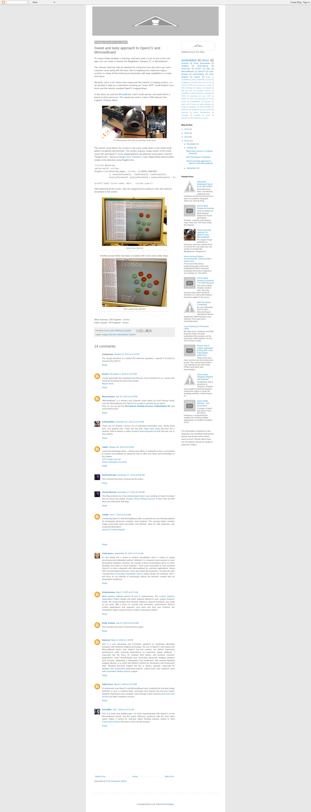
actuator (207, 101)
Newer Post (100, 776)
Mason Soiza (108, 384)
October (190, 148)
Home (135, 776)
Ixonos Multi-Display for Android (205, 207)
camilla (105, 515)
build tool (185, 104)
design (183, 107)
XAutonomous (108, 592)
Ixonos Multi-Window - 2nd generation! (203, 403)
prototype (185, 115)
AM (193, 80)
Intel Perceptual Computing (201, 93)
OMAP (183, 99)
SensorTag (201, 99)
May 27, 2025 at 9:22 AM (127, 592)
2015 (186, 133)
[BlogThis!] (141, 330)
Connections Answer (111, 722)
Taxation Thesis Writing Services (140, 499)
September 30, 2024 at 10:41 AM (129, 553)
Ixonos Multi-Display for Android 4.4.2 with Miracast (205, 280)
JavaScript (194, 96)
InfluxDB (184, 93)
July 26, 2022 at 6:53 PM (126, 396)
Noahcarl (106, 640)
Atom (209, 80)
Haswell (208, 88)
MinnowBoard (125, 94)
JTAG (183, 96)
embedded (188, 60)
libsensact (185, 109)
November (191, 144)
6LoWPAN (185, 80)
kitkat (209, 107)
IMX (182, 91)
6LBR (208, 77)
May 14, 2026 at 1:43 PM (122, 640)
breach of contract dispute (113, 529)
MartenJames (108, 396)
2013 (186, 141)
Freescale (185, 69)
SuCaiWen (107, 709)
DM (182, 88)
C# (210, 82)
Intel (110, 335)
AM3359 (201, 80)
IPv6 (190, 91)
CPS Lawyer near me (111, 459)
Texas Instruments (201, 63)
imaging (105, 335)
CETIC (190, 85)
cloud (194, 104)
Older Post (169, 776)
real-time (197, 115)
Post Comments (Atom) (116, 781)
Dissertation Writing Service (118, 671)
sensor (197, 77)
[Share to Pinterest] (150, 330)
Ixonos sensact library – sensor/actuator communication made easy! (197, 258)
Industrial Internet (204, 91)
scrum (208, 115)
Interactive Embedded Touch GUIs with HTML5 (205, 184)
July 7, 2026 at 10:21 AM (123, 709)
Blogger (170, 804)
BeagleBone (186, 82)
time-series (195, 118)
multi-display (198, 74)
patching (184, 112)
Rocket (105, 374)
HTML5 (198, 69)
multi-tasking (202, 66)
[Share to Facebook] (147, 330)
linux (114, 335)
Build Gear (198, 82)
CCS (183, 85)
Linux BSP (206, 96)
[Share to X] (144, 330)
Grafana (199, 88)
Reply (104, 365)
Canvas (199, 85)
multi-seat (195, 109)
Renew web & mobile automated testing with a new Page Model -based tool (205, 350)
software (184, 118)
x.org (203, 118)
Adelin (105, 447)
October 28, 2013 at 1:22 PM (126, 354)
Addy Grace (107, 684)
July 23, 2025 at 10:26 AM (127, 623)
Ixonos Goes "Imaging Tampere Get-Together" (205, 376)
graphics (193, 107)
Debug (189, 88)
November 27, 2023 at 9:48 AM (131, 475)
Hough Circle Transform (130, 157)
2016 (186, 129)
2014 (186, 137)
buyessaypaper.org (148, 431)
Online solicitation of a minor (114, 462)
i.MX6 (202, 107)
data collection (205, 104)
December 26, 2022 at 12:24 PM (129, 422)
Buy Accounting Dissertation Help (126, 574)
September (192, 168)
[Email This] (138, 330)
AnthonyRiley (108, 422)
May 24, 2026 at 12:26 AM (125, 684)
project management (201, 112)
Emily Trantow (108, 623)
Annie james (108, 553)
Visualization (195, 101)
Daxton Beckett (109, 475)
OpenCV (132, 335)
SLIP (192, 99)
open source (206, 109)
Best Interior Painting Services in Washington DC (148, 406)
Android (184, 63)
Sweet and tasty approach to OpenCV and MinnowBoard (199, 162)
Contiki (208, 85)
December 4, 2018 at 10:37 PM (123, 374)
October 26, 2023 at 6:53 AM (121, 447)
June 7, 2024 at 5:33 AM (120, 515)
